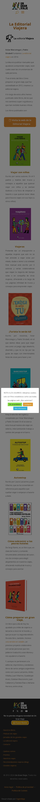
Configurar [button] (28, 404)
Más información (20, 408)
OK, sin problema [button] (15, 404)
